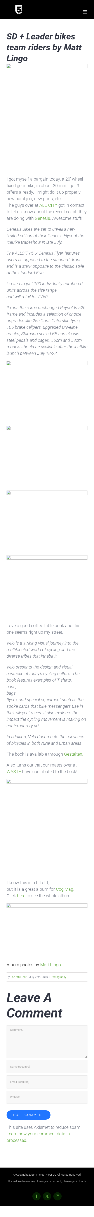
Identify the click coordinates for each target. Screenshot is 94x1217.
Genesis (42, 218)
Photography (58, 976)
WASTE (14, 771)
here (21, 895)
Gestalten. (73, 754)
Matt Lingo (50, 964)
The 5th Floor (18, 976)
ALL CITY (48, 205)
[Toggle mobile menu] (85, 12)
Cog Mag (64, 889)
